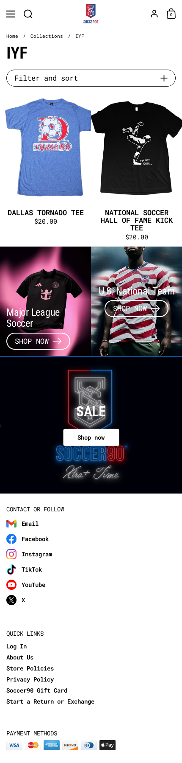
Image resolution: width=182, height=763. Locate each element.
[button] (28, 14)
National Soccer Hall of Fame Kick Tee (136, 170)
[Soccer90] (91, 14)
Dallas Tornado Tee (45, 170)
